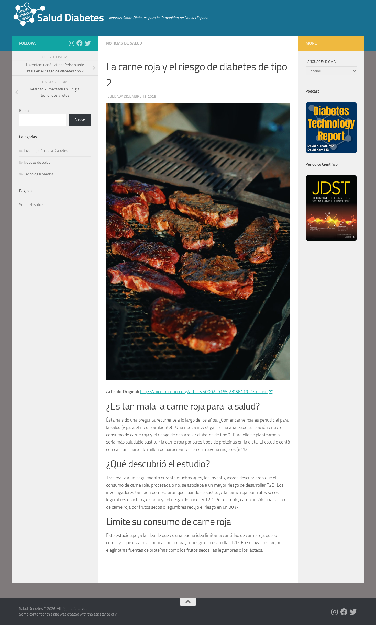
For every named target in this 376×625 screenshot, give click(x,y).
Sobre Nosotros (31, 204)
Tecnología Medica (38, 174)
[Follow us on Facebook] (79, 43)
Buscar (24, 110)
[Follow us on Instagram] (71, 43)
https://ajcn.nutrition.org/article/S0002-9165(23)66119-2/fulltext (204, 391)
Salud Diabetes (70, 18)
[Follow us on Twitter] (88, 43)
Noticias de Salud (124, 43)
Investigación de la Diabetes (46, 150)
